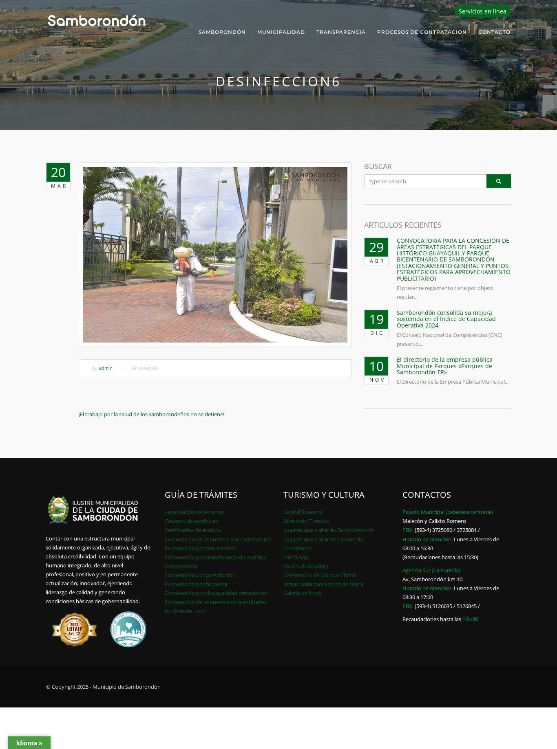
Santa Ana (295, 557)
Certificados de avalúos (193, 530)
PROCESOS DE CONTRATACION (422, 32)
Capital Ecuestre (302, 512)
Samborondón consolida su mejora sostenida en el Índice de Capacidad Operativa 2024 (446, 319)
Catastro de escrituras (191, 521)
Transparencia (341, 32)
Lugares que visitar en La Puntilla (323, 539)
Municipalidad (281, 32)
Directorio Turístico (306, 521)
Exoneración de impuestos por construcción (218, 539)
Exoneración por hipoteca (196, 584)
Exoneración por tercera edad (201, 548)
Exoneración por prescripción (200, 575)
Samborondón (222, 32)
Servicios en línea (482, 11)
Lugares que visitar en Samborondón (328, 530)
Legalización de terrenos (194, 512)
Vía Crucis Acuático (306, 566)
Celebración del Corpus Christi (319, 575)
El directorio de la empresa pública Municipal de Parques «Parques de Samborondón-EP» (445, 366)
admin (106, 368)
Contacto (494, 32)
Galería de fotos (302, 593)
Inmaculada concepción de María (323, 584)
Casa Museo (298, 548)
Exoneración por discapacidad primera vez (216, 593)
